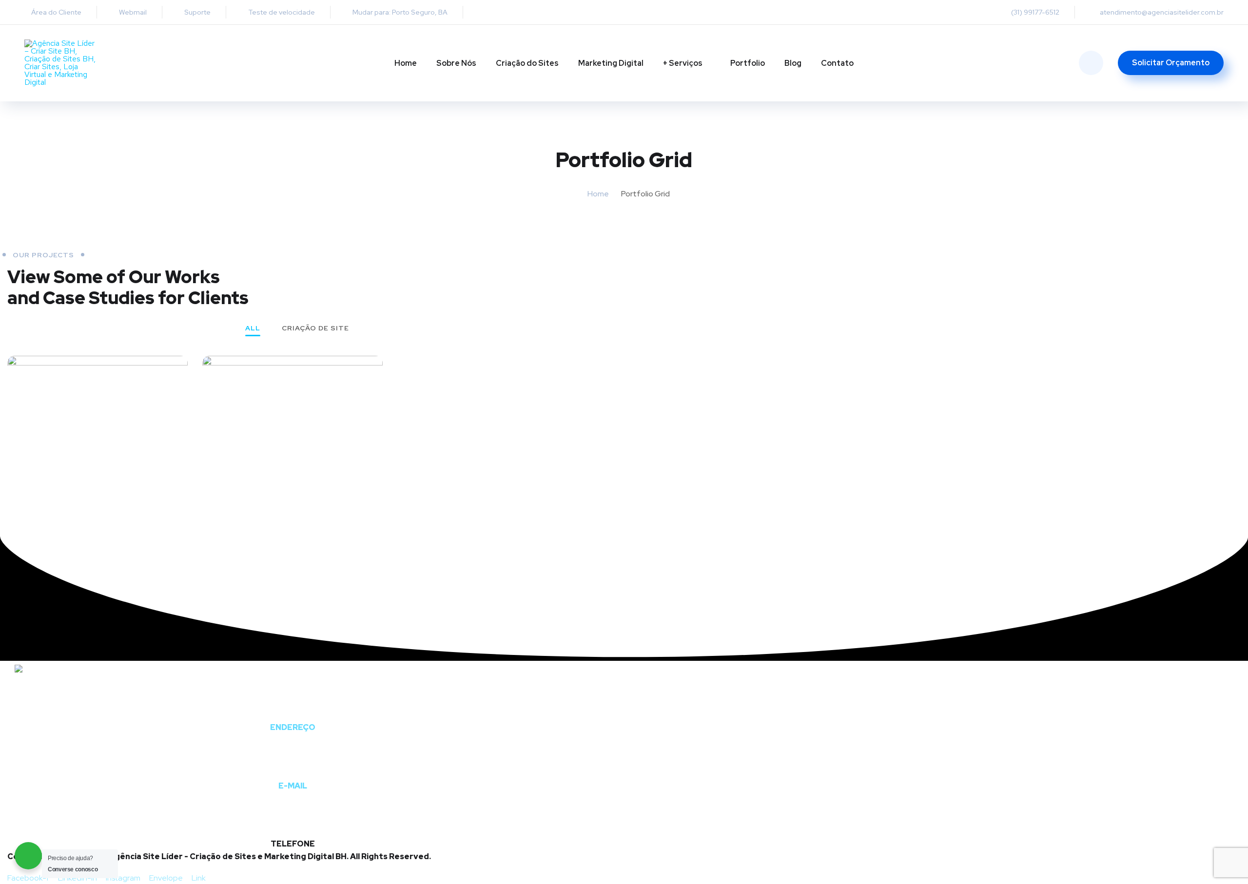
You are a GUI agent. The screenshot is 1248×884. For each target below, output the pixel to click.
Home (405, 63)
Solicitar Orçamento (1170, 63)
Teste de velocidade (281, 12)
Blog (792, 63)
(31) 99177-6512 (1035, 12)
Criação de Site (315, 328)
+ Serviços (682, 63)
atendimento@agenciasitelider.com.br (1162, 12)
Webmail (132, 12)
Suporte (197, 12)
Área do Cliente (55, 12)
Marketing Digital (611, 63)
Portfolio (747, 63)
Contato (837, 63)
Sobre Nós (456, 63)
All (252, 328)
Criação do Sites (527, 63)
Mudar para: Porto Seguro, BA (399, 12)
